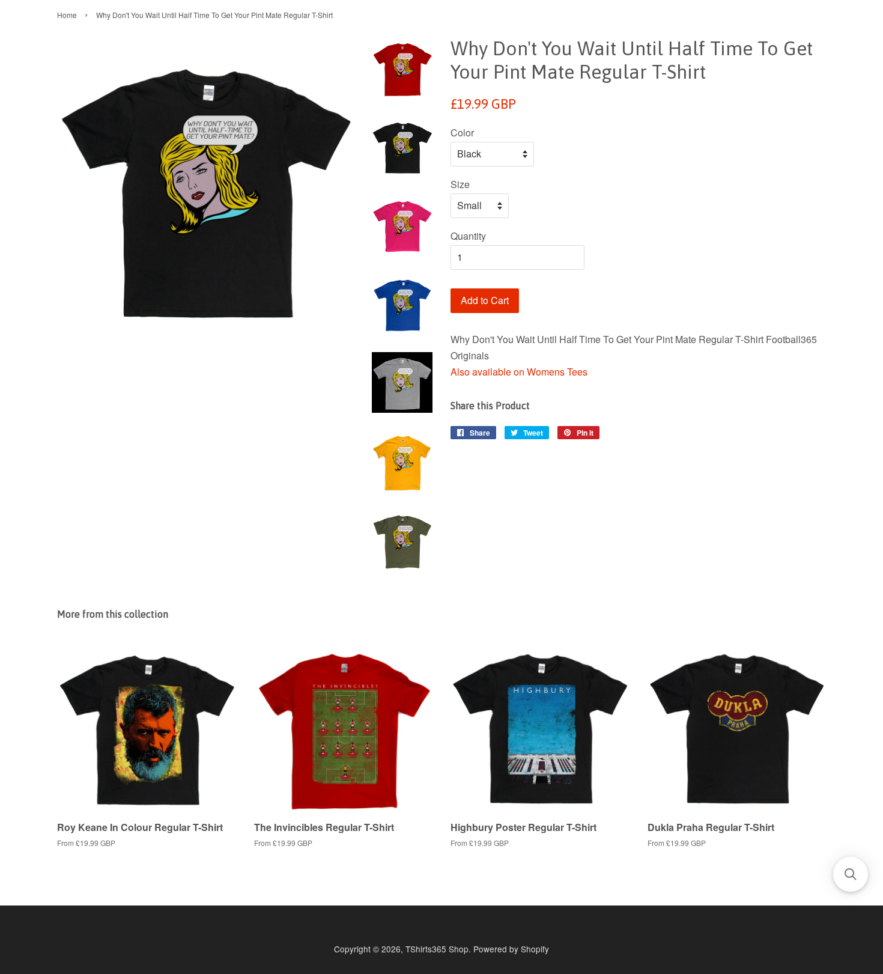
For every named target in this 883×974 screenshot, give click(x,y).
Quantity (468, 236)
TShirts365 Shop (437, 949)
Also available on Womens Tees (519, 372)
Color (462, 132)
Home (67, 15)
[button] (850, 874)
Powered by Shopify (511, 949)
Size (460, 184)
